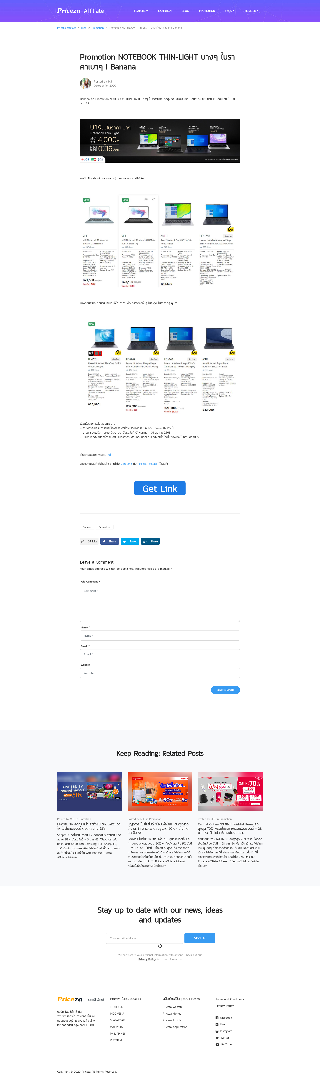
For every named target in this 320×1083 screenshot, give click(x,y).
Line (222, 1024)
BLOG (185, 11)
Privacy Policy (147, 959)
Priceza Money (172, 1013)
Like (92, 541)
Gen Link (126, 463)
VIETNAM (116, 1040)
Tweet (133, 541)
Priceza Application (175, 1027)
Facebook (225, 1017)
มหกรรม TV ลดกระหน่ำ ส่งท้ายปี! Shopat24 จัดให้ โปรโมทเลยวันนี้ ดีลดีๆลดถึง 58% (89, 826)
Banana (87, 527)
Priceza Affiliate (147, 463)
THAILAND (116, 1007)
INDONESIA (117, 1013)
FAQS (228, 11)
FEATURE (140, 11)
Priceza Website (173, 1007)
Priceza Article (172, 1020)
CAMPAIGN (164, 11)
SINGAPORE (117, 1020)
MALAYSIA (116, 1027)
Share (111, 541)
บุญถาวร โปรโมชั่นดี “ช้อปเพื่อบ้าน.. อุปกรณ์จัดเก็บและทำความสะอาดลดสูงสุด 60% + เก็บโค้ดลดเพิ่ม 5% (158, 828)
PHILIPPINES (118, 1033)
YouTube (226, 1044)
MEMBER (250, 11)
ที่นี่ (109, 454)
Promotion (105, 527)
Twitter (224, 1037)
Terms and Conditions (230, 999)
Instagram (225, 1031)
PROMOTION (207, 11)
